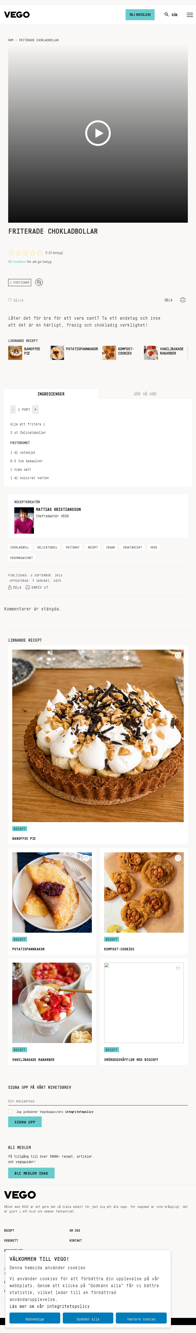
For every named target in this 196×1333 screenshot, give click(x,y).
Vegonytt (11, 1239)
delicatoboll (47, 546)
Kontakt (75, 1239)
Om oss (74, 1229)
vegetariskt (132, 546)
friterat (73, 546)
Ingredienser (51, 392)
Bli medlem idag (31, 1172)
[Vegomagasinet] (17, 15)
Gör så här (145, 392)
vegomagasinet (21, 557)
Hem (10, 39)
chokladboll (19, 546)
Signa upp (25, 1120)
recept (93, 546)
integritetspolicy (79, 1110)
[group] (27, 353)
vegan (110, 546)
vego (153, 546)
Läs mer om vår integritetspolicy (49, 1305)
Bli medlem (17, 262)
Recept (9, 1229)
